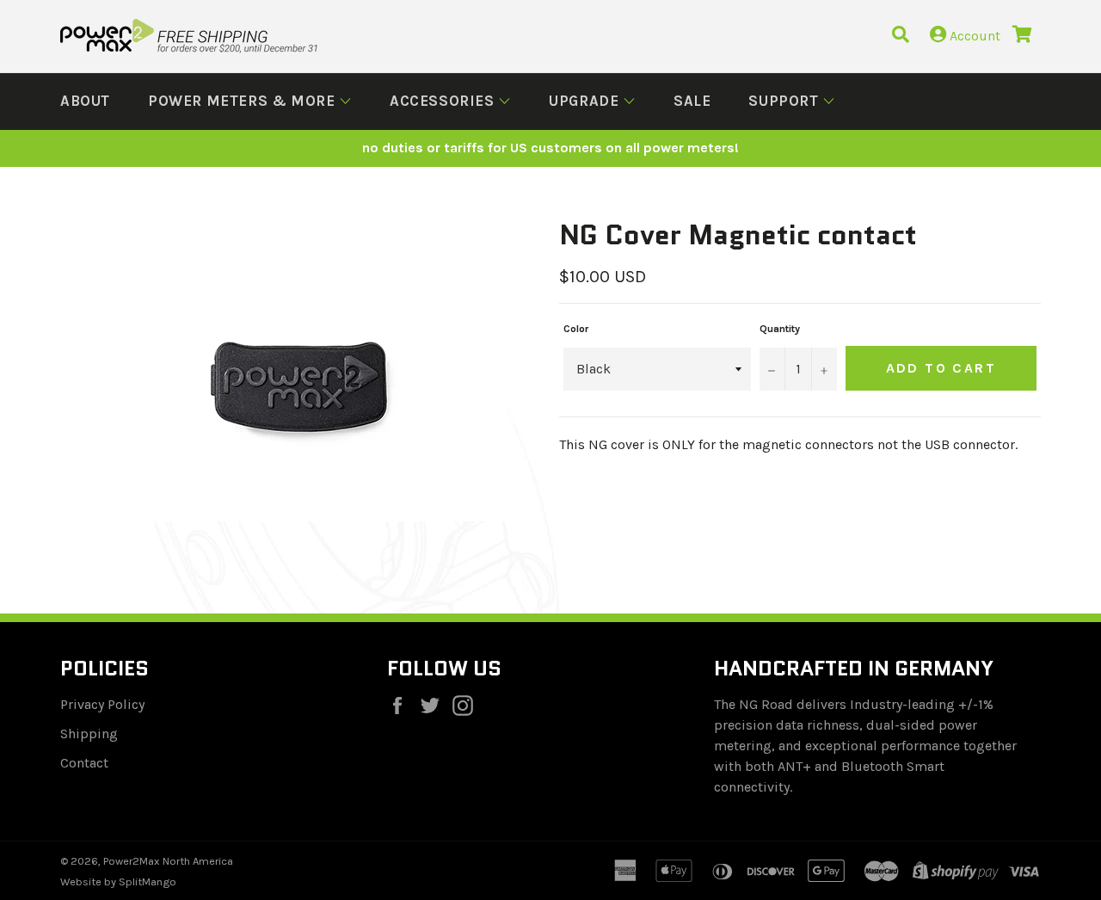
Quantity (780, 329)
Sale (692, 100)
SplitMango (147, 881)
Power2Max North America (168, 860)
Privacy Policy (102, 704)
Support (785, 100)
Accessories (444, 100)
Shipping (89, 733)
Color (575, 329)
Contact (84, 763)
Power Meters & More (243, 100)
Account (973, 36)
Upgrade (586, 100)
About (85, 100)
